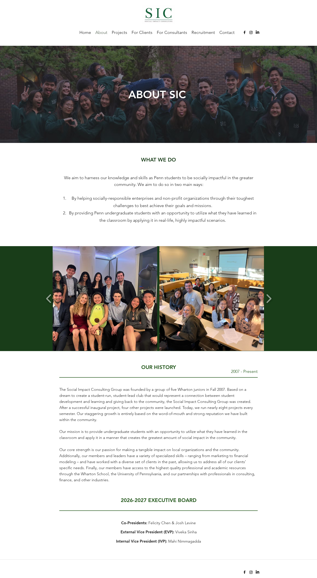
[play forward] (269, 298)
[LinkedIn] (257, 32)
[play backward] (49, 298)
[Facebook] (244, 32)
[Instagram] (251, 32)
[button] (105, 298)
